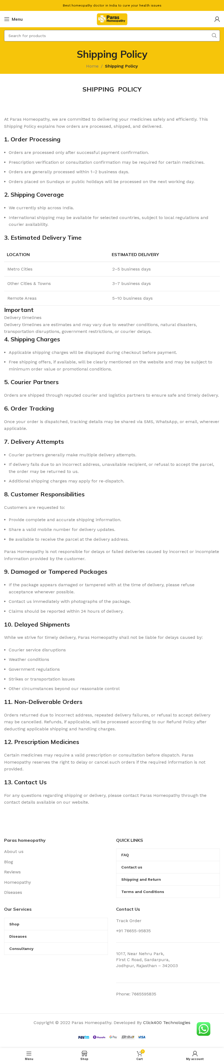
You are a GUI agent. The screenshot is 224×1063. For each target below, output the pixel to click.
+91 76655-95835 (133, 930)
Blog (8, 861)
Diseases (13, 892)
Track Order (129, 920)
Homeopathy (17, 882)
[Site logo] (112, 18)
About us (13, 851)
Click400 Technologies (166, 1022)
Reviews (12, 871)
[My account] (217, 19)
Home (92, 66)
